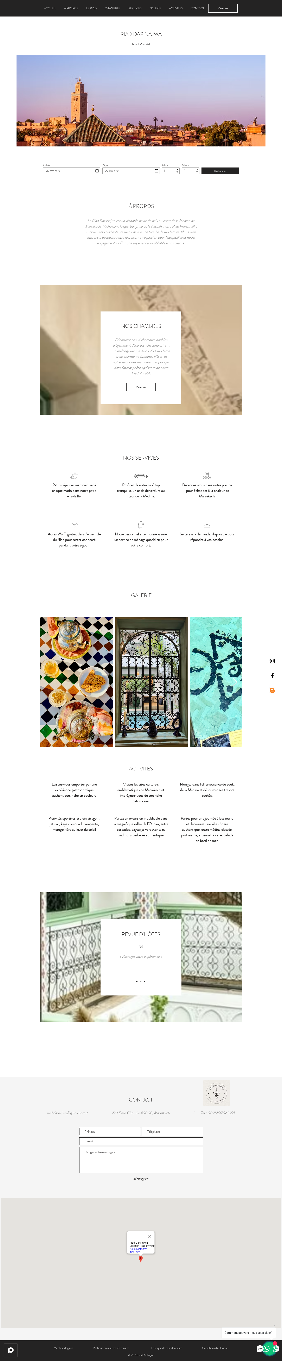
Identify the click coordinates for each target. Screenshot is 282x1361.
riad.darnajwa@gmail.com (66, 1113)
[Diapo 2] (140, 981)
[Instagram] (272, 661)
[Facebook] (272, 675)
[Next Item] (235, 682)
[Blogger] (272, 690)
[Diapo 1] (136, 981)
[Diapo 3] (144, 981)
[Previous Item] (47, 682)
